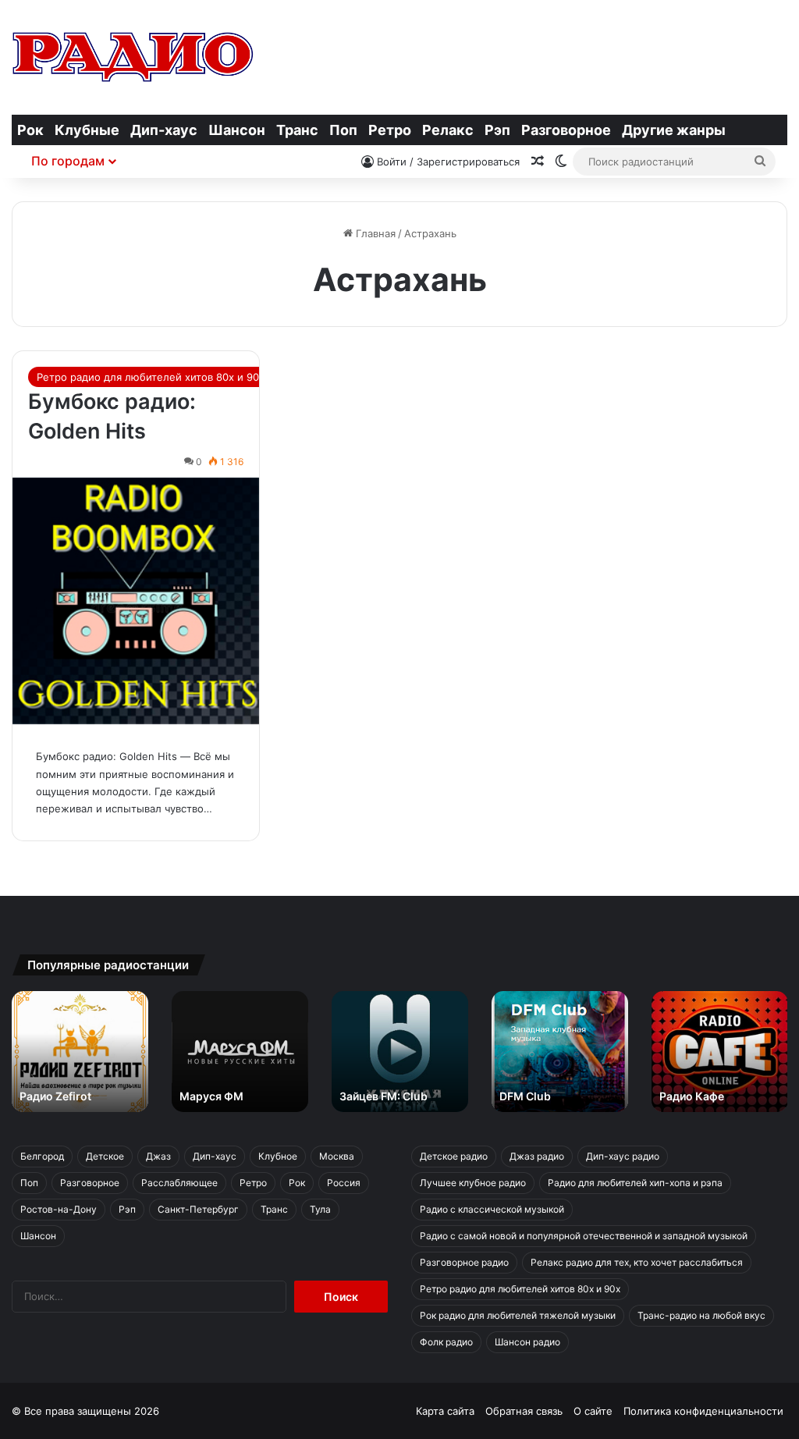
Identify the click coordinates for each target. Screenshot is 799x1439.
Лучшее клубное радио (473, 1183)
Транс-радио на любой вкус (701, 1315)
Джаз (158, 1156)
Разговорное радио (464, 1262)
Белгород (42, 1156)
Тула (320, 1209)
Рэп (497, 130)
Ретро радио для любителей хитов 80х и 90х (151, 377)
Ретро (389, 130)
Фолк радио (446, 1342)
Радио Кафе (691, 1096)
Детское (105, 1156)
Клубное (277, 1156)
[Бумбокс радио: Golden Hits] (135, 601)
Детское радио (454, 1156)
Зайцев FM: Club (383, 1096)
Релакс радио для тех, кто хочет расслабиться (637, 1262)
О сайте (593, 1411)
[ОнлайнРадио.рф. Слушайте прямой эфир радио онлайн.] (133, 57)
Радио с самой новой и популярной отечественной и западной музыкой (584, 1236)
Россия (343, 1183)
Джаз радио (537, 1156)
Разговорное (566, 130)
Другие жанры (674, 130)
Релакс (448, 130)
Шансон (236, 130)
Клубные (87, 130)
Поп (343, 130)
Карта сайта (445, 1411)
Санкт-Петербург (198, 1209)
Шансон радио (527, 1342)
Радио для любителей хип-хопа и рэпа (635, 1183)
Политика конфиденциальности (703, 1411)
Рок (30, 130)
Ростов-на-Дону (58, 1209)
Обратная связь (524, 1411)
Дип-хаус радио (622, 1156)
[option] (80, 1051)
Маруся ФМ (211, 1096)
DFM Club (525, 1096)
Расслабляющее (179, 1183)
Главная (374, 233)
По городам (68, 161)
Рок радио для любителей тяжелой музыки (518, 1315)
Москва (336, 1156)
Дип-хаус (163, 130)
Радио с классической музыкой (492, 1209)
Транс (297, 130)
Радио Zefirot (55, 1096)
